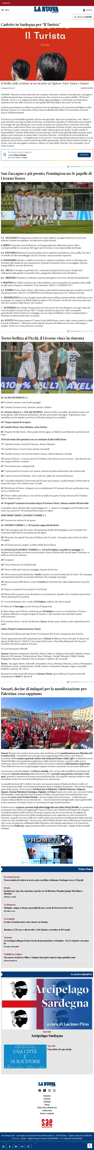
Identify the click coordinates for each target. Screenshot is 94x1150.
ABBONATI (6, 3)
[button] (47, 849)
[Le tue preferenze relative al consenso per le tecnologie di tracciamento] (89, 1145)
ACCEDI (89, 10)
